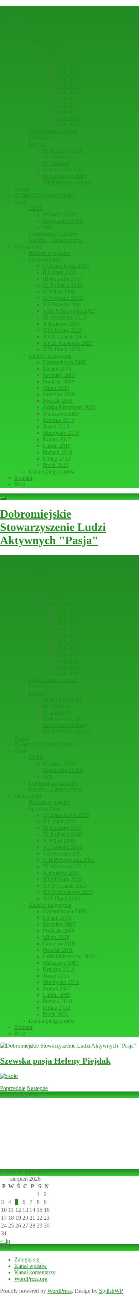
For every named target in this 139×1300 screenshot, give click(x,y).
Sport (20, 202)
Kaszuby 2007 (59, 375)
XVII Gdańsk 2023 (65, 336)
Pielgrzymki (27, 247)
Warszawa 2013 (61, 414)
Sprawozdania (45, 259)
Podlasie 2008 (58, 381)
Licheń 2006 (57, 369)
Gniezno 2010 (59, 394)
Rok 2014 (68, 99)
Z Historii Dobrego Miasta (44, 195)
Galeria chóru (58, 54)
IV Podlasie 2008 (62, 285)
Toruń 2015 (56, 426)
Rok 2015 (68, 92)
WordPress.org (30, 1279)
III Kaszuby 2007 (62, 279)
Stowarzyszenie (32, 15)
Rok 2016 (68, 86)
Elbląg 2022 (56, 459)
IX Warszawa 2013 (64, 317)
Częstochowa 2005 (64, 362)
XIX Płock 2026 (61, 349)
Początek (39, 28)
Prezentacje (41, 137)
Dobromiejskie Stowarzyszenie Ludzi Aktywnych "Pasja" (53, 527)
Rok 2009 (68, 118)
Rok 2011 (68, 112)
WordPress (59, 1291)
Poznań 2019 (57, 452)
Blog (19, 484)
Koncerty (53, 47)
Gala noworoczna (63, 169)
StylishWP (111, 1291)
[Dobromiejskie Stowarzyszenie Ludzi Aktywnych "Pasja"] (68, 1046)
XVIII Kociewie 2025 (68, 343)
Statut (35, 34)
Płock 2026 (55, 465)
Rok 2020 (68, 60)
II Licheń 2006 (59, 272)
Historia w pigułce (49, 253)
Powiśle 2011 (58, 401)
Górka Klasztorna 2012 (69, 407)
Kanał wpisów (30, 1266)
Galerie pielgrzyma (50, 356)
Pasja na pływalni (62, 150)
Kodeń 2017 (57, 439)
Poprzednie (12, 1088)
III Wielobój (56, 157)
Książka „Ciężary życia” (56, 240)
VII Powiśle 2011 (62, 304)
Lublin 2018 (57, 446)
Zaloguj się (26, 1259)
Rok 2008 (68, 124)
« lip (5, 1241)
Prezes (21, 189)
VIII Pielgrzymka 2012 (69, 311)
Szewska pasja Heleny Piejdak (55, 1060)
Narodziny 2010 (47, 22)
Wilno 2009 (56, 388)
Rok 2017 (68, 79)
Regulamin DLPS (63, 221)
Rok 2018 (68, 73)
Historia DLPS (59, 214)
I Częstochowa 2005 (66, 266)
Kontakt (23, 478)
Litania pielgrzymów (52, 471)
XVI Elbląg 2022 (62, 330)
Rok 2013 (68, 105)
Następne (37, 1088)
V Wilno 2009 (59, 291)
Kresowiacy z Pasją (65, 176)
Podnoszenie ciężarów (54, 234)
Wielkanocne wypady (67, 182)
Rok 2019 (68, 67)
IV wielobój (56, 163)
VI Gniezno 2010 (62, 298)
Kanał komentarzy (35, 1272)
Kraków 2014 (58, 420)
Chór (34, 41)
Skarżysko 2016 (61, 433)
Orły (48, 227)
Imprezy (38, 144)
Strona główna (30, 9)
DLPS (36, 208)
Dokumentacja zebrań (53, 131)
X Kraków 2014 (61, 324)
